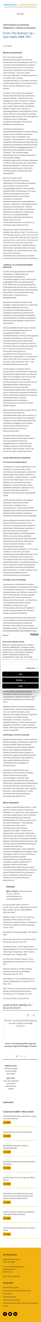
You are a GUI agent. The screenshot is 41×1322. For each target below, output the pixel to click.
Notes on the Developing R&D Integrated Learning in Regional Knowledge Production (20, 1044)
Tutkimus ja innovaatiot (25, 28)
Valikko (21, 14)
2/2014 (6, 25)
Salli (20, 674)
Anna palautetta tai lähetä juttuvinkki (17, 1290)
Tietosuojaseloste (9, 1297)
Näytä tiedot (30, 668)
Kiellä (20, 686)
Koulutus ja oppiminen (19, 25)
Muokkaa (19, 680)
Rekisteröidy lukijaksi (11, 1287)
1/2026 (5, 1306)
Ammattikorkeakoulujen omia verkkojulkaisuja (20, 1303)
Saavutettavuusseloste (11, 1300)
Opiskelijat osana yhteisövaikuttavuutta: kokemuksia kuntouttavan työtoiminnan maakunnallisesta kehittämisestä (18, 1195)
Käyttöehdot (7, 1294)
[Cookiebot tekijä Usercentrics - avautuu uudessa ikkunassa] (30, 634)
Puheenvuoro (8, 28)
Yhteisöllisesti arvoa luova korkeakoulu (17, 1132)
